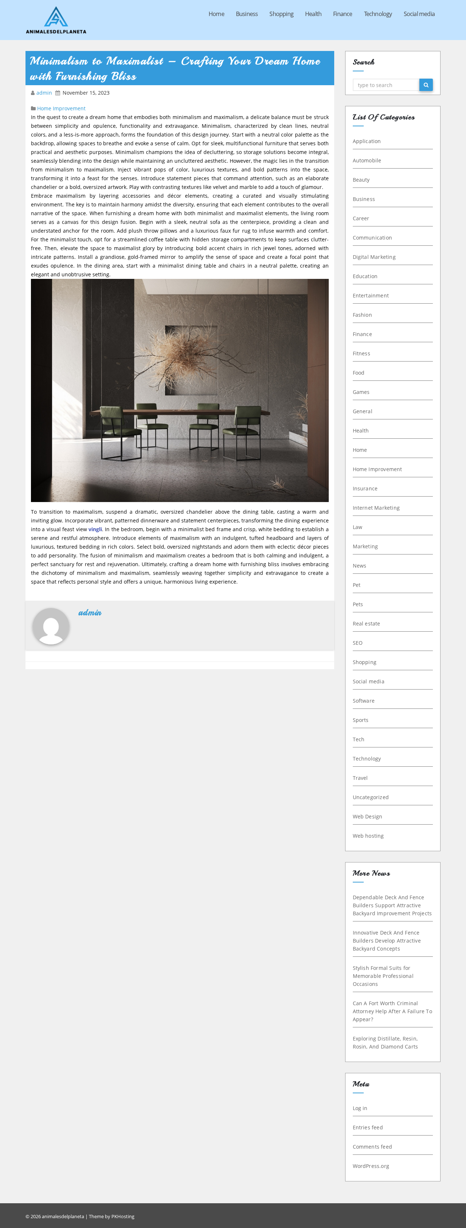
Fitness (361, 353)
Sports (361, 719)
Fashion (362, 314)
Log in (360, 1108)
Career (361, 218)
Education (365, 276)
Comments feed (372, 1146)
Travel (360, 777)
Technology (378, 14)
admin (45, 92)
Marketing (365, 546)
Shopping (281, 14)
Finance (342, 14)
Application (367, 141)
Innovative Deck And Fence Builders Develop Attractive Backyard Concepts (387, 940)
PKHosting (122, 1216)
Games (361, 391)
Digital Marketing (374, 256)
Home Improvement (61, 108)
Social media (419, 14)
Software (364, 700)
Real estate (366, 623)
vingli (95, 529)
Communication (372, 237)
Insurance (365, 488)
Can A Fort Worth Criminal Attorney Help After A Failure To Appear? (392, 1011)
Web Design (368, 816)
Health (313, 14)
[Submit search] (426, 85)
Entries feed (368, 1127)
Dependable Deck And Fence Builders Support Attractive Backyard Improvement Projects (392, 905)
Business (247, 14)
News (360, 565)
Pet (357, 584)
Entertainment (371, 295)
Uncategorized (371, 797)
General (362, 411)
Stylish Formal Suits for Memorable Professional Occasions (383, 975)
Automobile (367, 160)
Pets (358, 604)
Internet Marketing (376, 507)
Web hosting (368, 835)
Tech (359, 739)
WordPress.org (371, 1165)
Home (216, 14)
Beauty (361, 179)
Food (359, 372)
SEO (358, 642)
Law (358, 527)
